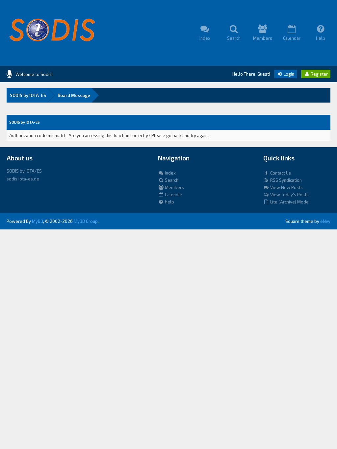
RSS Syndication (285, 180)
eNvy (325, 221)
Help (169, 201)
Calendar (173, 194)
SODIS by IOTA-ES (28, 95)
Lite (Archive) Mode (289, 201)
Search (171, 180)
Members (174, 187)
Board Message (74, 95)
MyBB (37, 221)
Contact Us (280, 173)
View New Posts (286, 187)
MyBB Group (86, 221)
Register (319, 74)
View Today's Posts (289, 194)
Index (170, 173)
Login (288, 74)
